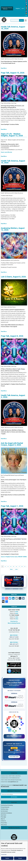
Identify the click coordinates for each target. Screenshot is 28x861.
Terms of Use (4, 824)
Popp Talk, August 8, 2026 (12, 336)
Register (18, 8)
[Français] (26, 4)
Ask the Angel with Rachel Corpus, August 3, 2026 (12, 444)
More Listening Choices (14, 623)
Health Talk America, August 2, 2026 (13, 396)
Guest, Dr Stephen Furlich (7, 556)
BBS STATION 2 (14, 642)
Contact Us (3, 820)
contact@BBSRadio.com (12, 781)
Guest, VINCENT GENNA (20, 556)
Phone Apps (3, 816)
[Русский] (26, 11)
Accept (20, 858)
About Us (3, 818)
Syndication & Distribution (6, 813)
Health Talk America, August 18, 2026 (13, 28)
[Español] (26, 13)
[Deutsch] (26, 6)
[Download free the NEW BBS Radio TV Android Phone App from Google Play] (14, 664)
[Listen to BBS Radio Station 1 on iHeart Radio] (14, 697)
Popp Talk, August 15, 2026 (12, 73)
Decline (7, 858)
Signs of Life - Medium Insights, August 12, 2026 (12, 135)
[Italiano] (26, 8)
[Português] (26, 9)
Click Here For (14, 621)
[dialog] (14, 851)
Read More (4, 68)
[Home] (4, 20)
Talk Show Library (4, 809)
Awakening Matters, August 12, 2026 (13, 229)
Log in (22, 8)
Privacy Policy (4, 822)
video (16, 617)
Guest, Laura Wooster (6, 152)
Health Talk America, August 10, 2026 (13, 162)
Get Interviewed (4, 811)
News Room (3, 815)
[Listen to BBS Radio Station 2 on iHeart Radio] (14, 705)
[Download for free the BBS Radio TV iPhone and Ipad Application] (14, 671)
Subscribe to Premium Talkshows (7, 8)
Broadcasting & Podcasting (7, 805)
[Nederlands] (26, 2)
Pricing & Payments (5, 807)
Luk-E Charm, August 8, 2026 (13, 277)
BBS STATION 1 (14, 635)
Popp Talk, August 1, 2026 (12, 506)
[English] (26, 0)
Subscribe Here (14, 756)
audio (16, 611)
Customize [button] (3, 854)
